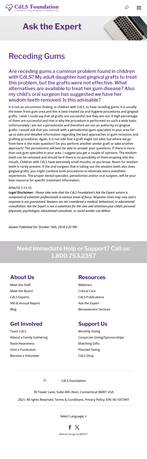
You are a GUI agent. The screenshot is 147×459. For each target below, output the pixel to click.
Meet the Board (21, 291)
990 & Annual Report (25, 303)
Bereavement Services (94, 309)
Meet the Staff (20, 285)
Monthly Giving (89, 331)
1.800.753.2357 (73, 255)
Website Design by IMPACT (73, 434)
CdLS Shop (86, 356)
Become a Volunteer (24, 356)
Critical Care (87, 291)
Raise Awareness (22, 343)
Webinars (85, 285)
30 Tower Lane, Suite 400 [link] (52, 392)
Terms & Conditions (69, 400)
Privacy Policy (95, 400)
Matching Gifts (89, 343)
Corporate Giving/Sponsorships (101, 337)
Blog (13, 309)
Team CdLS (18, 331)
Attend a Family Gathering (29, 337)
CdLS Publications (91, 297)
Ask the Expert (88, 303)
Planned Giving (89, 349)
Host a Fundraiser (23, 349)
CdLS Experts (19, 297)
